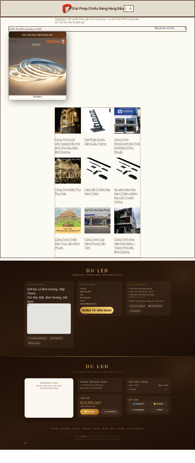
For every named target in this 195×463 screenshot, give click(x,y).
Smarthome (86, 429)
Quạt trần (76, 429)
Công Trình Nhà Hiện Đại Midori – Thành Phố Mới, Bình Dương (125, 245)
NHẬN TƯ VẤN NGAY (97, 310)
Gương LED (139, 429)
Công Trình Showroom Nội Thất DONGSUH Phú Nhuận (127, 146)
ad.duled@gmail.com (88, 303)
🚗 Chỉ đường (109, 411)
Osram (13, 41)
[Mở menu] (125, 8)
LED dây (105, 429)
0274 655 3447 (85, 291)
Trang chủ (60, 19)
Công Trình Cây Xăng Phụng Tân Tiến (95, 243)
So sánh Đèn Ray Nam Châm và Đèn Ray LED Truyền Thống (126, 196)
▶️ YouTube (158, 404)
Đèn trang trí (65, 429)
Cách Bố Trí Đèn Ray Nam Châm (97, 192)
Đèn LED (55, 429)
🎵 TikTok (158, 410)
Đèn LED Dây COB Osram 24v (37, 34)
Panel (112, 429)
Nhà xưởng (120, 429)
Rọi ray (129, 429)
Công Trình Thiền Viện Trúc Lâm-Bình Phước (67, 243)
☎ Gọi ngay (89, 411)
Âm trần (96, 429)
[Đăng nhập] (130, 9)
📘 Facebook (138, 404)
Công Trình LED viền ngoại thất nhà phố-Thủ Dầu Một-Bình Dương (67, 146)
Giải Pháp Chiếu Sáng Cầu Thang (95, 142)
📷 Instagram (138, 410)
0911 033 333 (85, 297)
